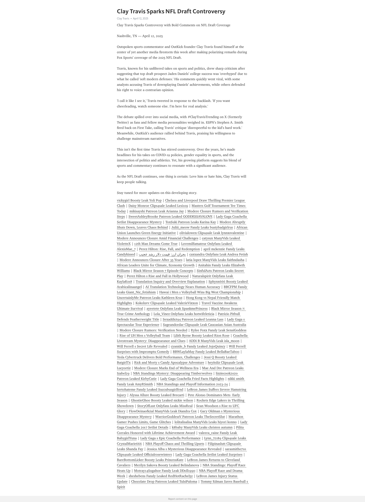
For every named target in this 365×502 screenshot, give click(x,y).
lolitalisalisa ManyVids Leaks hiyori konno (206, 422)
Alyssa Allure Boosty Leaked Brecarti (157, 395)
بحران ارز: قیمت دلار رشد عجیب (162, 254)
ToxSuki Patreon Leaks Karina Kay (190, 222)
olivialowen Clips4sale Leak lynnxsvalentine (211, 233)
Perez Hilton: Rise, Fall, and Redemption (169, 249)
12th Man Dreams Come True (156, 244)
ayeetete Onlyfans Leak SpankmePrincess (177, 308)
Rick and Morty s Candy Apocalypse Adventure (169, 362)
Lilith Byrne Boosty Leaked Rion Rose (201, 335)
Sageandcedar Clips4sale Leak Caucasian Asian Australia (204, 325)
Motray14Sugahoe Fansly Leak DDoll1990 (164, 471)
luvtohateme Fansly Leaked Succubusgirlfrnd (150, 389)
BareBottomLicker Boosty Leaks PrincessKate (150, 460)
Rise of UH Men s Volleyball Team (145, 335)
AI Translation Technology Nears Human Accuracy (182, 287)
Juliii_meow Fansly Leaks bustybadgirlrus (202, 227)
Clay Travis (123, 18)
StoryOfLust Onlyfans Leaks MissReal (165, 406)
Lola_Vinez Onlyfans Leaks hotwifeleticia (184, 314)
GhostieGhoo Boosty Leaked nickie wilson (162, 400)
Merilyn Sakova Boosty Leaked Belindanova (166, 465)
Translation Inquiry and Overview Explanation (170, 281)
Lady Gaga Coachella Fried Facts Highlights (192, 379)
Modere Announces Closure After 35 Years (151, 260)
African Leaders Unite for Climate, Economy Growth (155, 265)
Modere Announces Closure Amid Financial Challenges (157, 238)
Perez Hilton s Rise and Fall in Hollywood (158, 276)
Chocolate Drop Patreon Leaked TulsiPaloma (164, 481)
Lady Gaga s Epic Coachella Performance (170, 438)
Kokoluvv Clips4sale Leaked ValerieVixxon (167, 303)
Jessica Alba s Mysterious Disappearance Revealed (184, 449)
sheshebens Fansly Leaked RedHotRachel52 (161, 476)
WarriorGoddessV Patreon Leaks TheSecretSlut (190, 417)
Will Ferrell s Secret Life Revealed (142, 346)
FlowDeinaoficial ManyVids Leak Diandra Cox (163, 411)
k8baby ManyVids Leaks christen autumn (202, 427)
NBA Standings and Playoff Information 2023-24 (192, 384)
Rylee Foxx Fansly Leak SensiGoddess (218, 330)
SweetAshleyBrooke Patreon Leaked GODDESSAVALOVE (170, 216)
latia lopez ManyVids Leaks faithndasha (215, 260)
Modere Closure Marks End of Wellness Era (166, 368)
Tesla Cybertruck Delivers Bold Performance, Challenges (158, 357)
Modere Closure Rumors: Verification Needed (153, 330)
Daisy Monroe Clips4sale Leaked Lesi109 (158, 206)
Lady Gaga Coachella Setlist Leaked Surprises (208, 454)
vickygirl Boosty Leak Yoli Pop (139, 200)
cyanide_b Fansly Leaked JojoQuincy (198, 346)
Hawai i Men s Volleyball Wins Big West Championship (200, 292)
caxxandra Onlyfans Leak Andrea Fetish (218, 254)
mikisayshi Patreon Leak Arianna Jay (156, 211)
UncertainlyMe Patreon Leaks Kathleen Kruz (149, 298)
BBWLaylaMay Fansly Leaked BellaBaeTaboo (206, 352)
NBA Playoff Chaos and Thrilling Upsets (174, 444)
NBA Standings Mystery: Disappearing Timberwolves (172, 373)
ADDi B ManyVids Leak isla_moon (214, 341)
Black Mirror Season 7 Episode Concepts (163, 271)
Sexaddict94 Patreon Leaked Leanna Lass (193, 319)
